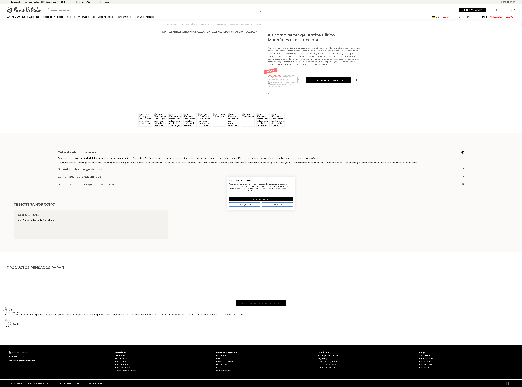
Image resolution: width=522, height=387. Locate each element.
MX (458, 17)
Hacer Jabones (122, 361)
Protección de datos (327, 364)
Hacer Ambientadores (125, 370)
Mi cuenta (221, 355)
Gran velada (424, 355)
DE (437, 17)
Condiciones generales (328, 361)
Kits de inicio (121, 358)
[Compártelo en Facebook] (370, 72)
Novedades (495, 17)
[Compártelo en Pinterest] (373, 72)
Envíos (219, 358)
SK (448, 17)
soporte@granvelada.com (22, 361)
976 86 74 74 (508, 2)
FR (478, 17)
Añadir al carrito (329, 80)
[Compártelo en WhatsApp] (367, 72)
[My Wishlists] (491, 10)
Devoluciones (222, 364)
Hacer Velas (424, 361)
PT (468, 17)
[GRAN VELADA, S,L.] (27, 10)
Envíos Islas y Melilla (225, 361)
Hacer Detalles (426, 367)
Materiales (120, 355)
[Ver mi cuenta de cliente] (497, 10)
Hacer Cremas (122, 364)
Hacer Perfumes (123, 367)
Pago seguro (324, 358)
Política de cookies (326, 367)
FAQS (219, 367)
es (510, 10)
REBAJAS (508, 17)
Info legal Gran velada (328, 355)
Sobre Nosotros (223, 370)
